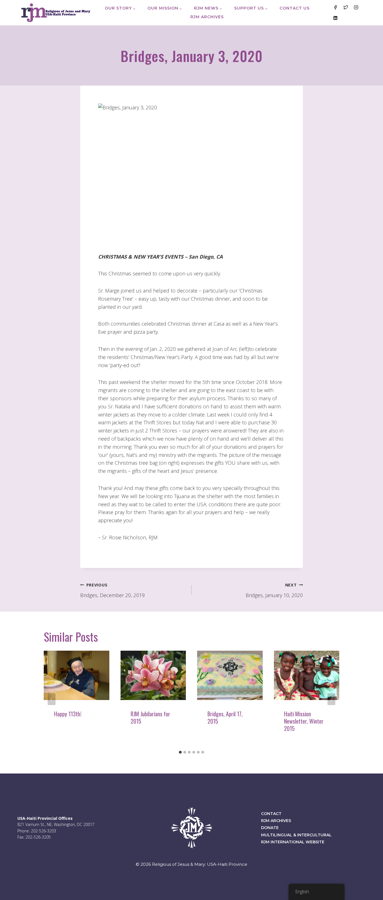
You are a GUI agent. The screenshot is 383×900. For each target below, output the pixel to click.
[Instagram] (356, 7)
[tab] (180, 752)
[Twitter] (345, 7)
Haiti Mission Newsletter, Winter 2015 (304, 721)
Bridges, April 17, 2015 (225, 717)
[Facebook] (335, 7)
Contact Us (295, 8)
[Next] (331, 699)
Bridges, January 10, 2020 (274, 590)
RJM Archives (207, 16)
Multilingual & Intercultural (296, 834)
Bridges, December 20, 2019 (112, 590)
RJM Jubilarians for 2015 (150, 717)
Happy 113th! (67, 714)
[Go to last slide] (52, 699)
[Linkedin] (335, 17)
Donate (270, 827)
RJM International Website (292, 841)
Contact (271, 813)
